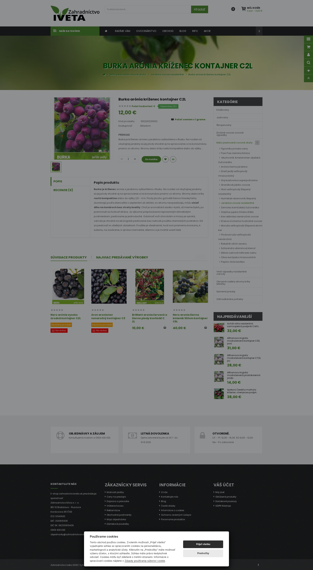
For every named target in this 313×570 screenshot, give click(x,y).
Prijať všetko (203, 544)
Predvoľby (203, 553)
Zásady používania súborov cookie (145, 560)
